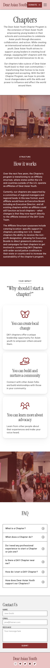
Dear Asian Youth (15, 5)
